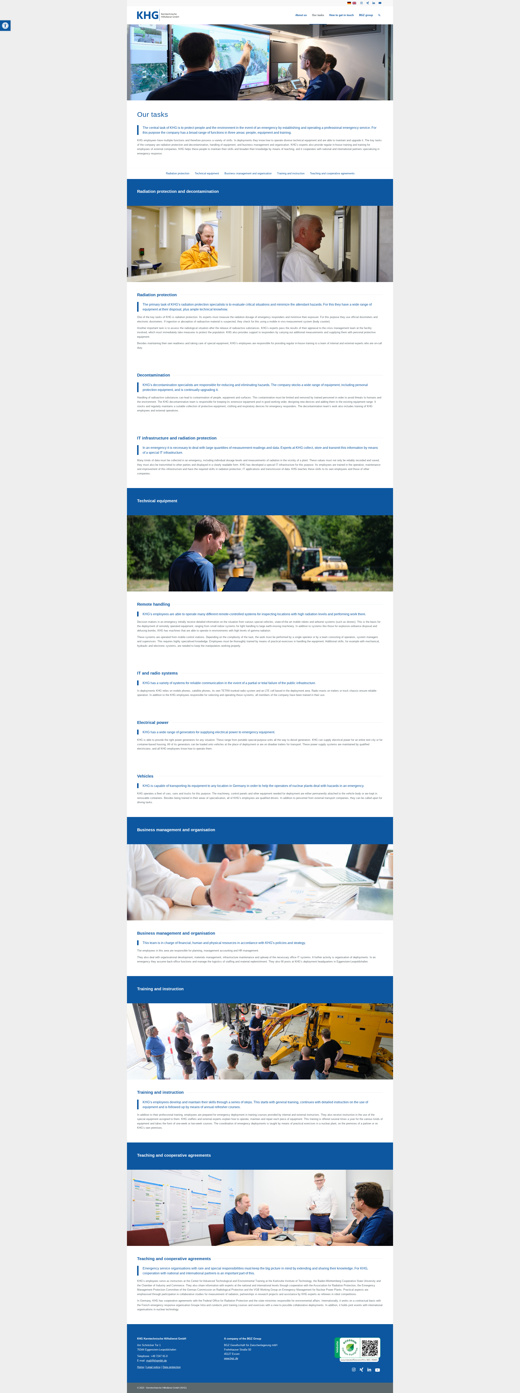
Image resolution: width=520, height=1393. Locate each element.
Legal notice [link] (153, 1367)
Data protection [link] (172, 1367)
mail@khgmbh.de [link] (156, 1360)
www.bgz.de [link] (231, 1358)
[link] (5, 25)
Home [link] (140, 1367)
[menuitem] (301, 15)
